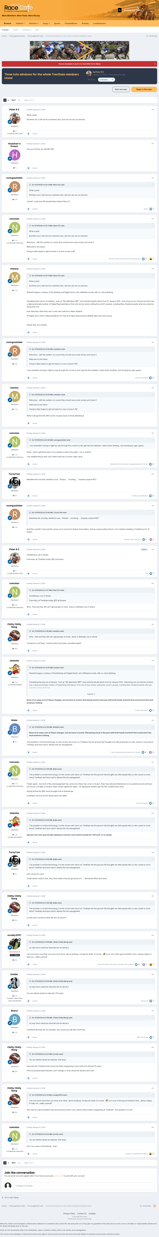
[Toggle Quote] (30, 185)
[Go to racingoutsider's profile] (14, 186)
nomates (14, 218)
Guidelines (27, 30)
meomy (14, 268)
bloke (146, 209)
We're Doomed (121, 259)
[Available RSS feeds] (154, 1206)
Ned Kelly (101, 964)
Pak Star (112, 259)
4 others (137, 752)
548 (15, 199)
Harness (33, 23)
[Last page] (19, 100)
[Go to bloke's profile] (14, 728)
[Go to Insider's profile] (14, 983)
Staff (37, 30)
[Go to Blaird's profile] (14, 1019)
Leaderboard (99, 23)
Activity (85, 23)
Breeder (113, 464)
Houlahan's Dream (14, 145)
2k (15, 496)
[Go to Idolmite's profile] (14, 669)
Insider (137, 710)
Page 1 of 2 (28, 100)
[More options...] (152, 109)
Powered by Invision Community (79, 1219)
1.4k (15, 1032)
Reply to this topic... (26, 1186)
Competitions (71, 23)
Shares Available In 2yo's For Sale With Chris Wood (79, 64)
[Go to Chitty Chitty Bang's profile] (14, 635)
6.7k (16, 240)
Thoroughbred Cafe (117, 75)
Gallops (19, 23)
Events (15, 30)
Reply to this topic (144, 89)
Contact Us (81, 1213)
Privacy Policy (69, 1213)
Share (92, 80)
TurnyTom (14, 474)
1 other (145, 464)
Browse (7, 23)
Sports (57, 23)
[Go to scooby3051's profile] (14, 943)
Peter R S (100, 72)
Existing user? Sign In (133, 10)
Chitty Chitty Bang (14, 625)
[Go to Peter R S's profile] (89, 73)
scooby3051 (14, 935)
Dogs (45, 23)
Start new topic (121, 89)
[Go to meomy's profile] (14, 277)
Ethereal (145, 496)
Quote (35, 134)
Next (14, 100)
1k (16, 131)
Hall (136, 378)
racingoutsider (14, 178)
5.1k (15, 996)
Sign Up (152, 10)
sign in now (58, 1176)
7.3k (15, 682)
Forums (5, 30)
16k (15, 960)
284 (15, 649)
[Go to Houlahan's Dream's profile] (14, 155)
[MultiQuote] (28, 133)
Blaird (14, 1010)
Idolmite (14, 660)
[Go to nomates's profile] (14, 227)
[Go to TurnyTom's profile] (14, 482)
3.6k (16, 290)
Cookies (92, 1213)
